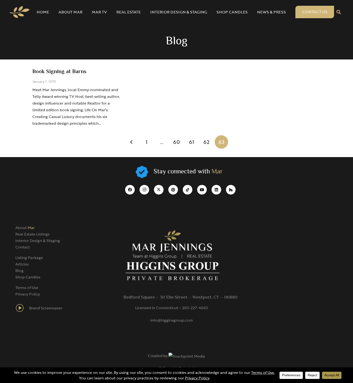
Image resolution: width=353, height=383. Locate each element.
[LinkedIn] (216, 189)
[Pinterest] (173, 189)
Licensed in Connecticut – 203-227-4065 (171, 308)
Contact (22, 247)
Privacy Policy (27, 294)
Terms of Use (26, 287)
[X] (159, 189)
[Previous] (131, 142)
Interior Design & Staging (37, 240)
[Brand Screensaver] (22, 308)
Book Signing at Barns (59, 72)
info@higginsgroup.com (171, 320)
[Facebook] (130, 189)
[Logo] (20, 12)
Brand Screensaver (45, 308)
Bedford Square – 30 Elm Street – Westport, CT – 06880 (180, 297)
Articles (22, 264)
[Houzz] (231, 189)
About (25, 227)
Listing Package (29, 257)
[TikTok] (187, 189)
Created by (158, 356)
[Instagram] (144, 189)
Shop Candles (27, 277)
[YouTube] (202, 189)
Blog (19, 270)
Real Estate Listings (32, 234)
